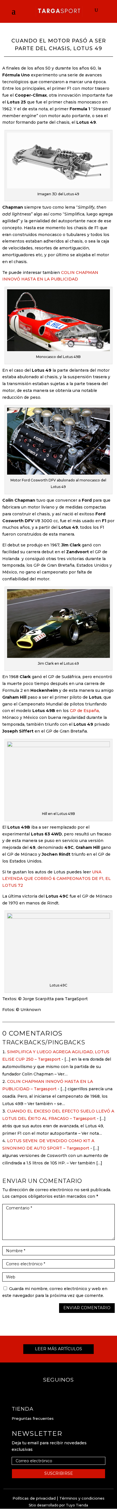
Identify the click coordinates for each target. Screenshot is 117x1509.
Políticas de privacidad (34, 1498)
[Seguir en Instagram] (64, 1391)
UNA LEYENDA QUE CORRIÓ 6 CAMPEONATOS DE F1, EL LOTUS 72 (56, 878)
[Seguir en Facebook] (52, 1391)
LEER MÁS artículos (58, 1348)
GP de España (84, 710)
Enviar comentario (86, 1307)
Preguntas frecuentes (33, 1418)
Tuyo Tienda (77, 1505)
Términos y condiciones (82, 1498)
